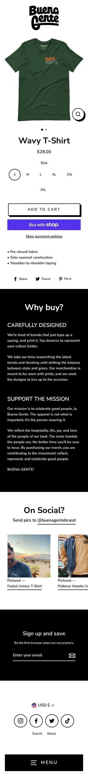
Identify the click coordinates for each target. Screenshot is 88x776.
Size (44, 162)
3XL (43, 190)
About (51, 733)
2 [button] (46, 130)
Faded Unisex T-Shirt (24, 586)
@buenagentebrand (57, 520)
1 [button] (42, 130)
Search (37, 733)
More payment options (44, 236)
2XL (69, 174)
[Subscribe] (71, 655)
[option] (44, 80)
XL (54, 174)
